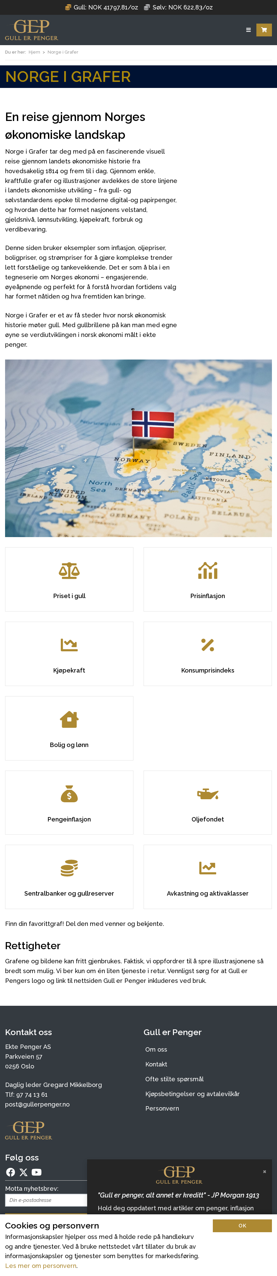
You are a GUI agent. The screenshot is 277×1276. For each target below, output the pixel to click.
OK (242, 1226)
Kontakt (156, 1064)
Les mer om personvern (40, 1265)
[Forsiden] (31, 30)
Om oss (156, 1049)
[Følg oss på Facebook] (11, 1172)
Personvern (162, 1108)
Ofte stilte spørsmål (174, 1079)
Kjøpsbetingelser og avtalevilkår (192, 1093)
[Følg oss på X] (23, 1172)
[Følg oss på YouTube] (36, 1172)
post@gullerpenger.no (37, 1104)
